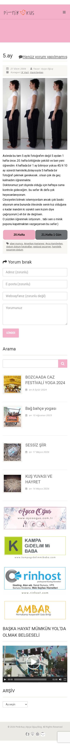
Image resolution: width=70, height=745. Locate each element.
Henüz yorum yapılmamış (45, 57)
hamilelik (56, 246)
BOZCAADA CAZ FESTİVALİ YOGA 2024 (45, 380)
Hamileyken (36, 72)
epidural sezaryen (42, 246)
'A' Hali (25, 72)
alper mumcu (16, 243)
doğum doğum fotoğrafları (19, 246)
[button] (33, 662)
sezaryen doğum (14, 250)
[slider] (30, 679)
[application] (35, 664)
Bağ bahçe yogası (40, 408)
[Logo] (23, 13)
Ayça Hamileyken (54, 243)
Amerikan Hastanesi (34, 243)
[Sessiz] (60, 679)
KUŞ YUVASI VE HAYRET (38, 479)
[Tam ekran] (65, 679)
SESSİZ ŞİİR (35, 445)
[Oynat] (5, 679)
